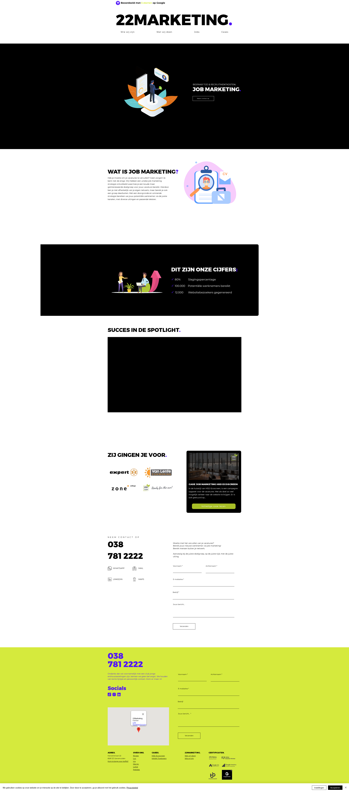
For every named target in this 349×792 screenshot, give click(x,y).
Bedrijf (175, 592)
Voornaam (177, 566)
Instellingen (319, 787)
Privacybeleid (132, 787)
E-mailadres (178, 579)
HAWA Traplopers (159, 758)
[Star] (118, 3)
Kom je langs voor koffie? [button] (118, 761)
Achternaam (211, 566)
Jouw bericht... (179, 604)
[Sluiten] (345, 787)
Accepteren (335, 787)
